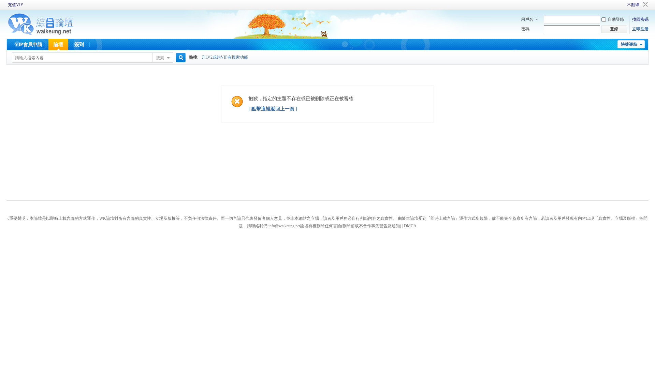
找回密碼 (640, 19)
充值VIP (15, 4)
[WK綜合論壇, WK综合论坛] (40, 34)
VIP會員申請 (28, 44)
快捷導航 (629, 44)
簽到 (79, 44)
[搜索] (179, 58)
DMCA (410, 226)
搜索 (160, 58)
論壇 (58, 44)
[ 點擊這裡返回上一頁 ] (272, 108)
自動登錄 (616, 19)
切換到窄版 (645, 5)
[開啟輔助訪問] (617, 5)
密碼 (525, 29)
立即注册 (640, 29)
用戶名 (527, 19)
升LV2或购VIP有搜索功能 (224, 57)
